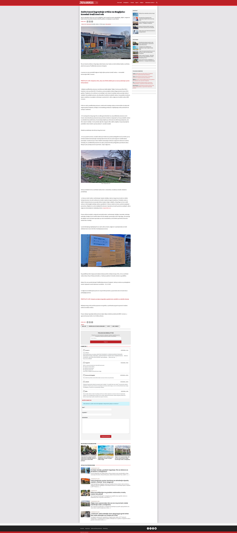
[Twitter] (150, 528)
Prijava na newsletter (106, 333)
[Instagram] (153, 528)
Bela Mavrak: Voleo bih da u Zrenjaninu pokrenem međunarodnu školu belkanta (143, 74)
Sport (136, 2)
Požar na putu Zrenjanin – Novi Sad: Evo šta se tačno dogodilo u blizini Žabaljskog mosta (146, 56)
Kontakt (82, 528)
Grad (82, 24)
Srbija (141, 2)
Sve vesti (119, 2)
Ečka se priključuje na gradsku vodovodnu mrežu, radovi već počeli (108, 493)
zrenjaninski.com (106, 208)
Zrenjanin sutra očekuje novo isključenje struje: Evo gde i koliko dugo (146, 48)
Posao (132, 2)
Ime (83, 407)
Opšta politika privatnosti (96, 528)
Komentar (85, 417)
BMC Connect (115, 326)
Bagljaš (84, 326)
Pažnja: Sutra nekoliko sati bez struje (146, 13)
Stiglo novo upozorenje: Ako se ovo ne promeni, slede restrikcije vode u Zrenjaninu (109, 504)
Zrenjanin (125, 2)
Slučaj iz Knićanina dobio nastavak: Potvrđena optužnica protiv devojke (146, 27)
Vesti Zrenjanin (87, 24)
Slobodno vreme (149, 2)
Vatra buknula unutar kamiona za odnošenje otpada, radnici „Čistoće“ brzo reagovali (110, 481)
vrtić (108, 326)
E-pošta (84, 412)
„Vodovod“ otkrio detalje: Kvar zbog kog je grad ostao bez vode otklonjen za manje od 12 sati (110, 514)
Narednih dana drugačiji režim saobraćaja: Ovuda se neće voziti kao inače (146, 19)
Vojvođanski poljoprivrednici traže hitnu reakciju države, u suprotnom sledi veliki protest (146, 43)
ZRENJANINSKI (108, 24)
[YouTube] (155, 528)
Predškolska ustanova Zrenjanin (97, 326)
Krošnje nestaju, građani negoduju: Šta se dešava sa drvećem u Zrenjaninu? (109, 471)
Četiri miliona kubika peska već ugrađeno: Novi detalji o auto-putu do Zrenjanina (144, 80)
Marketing (105, 528)
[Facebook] (148, 528)
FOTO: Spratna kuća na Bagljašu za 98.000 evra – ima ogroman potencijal (147, 60)
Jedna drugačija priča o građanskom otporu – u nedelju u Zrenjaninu (146, 22)
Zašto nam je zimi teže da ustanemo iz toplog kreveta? (147, 31)
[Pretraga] (156, 2)
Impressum (87, 528)
